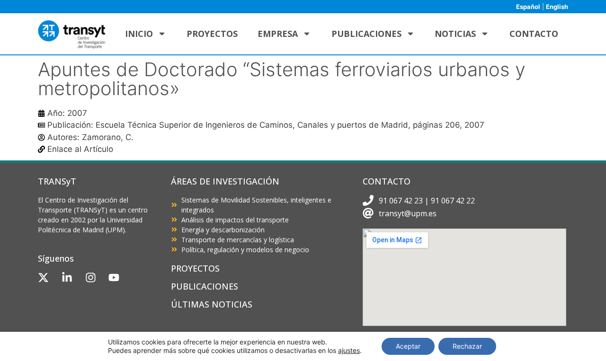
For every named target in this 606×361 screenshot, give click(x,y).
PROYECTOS (195, 268)
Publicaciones (366, 33)
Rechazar (467, 346)
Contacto (533, 33)
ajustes (349, 350)
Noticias (455, 33)
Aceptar (408, 346)
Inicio (139, 33)
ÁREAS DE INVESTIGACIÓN (225, 181)
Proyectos (212, 33)
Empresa (278, 33)
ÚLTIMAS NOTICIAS (211, 304)
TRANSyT (57, 181)
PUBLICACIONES (204, 286)
